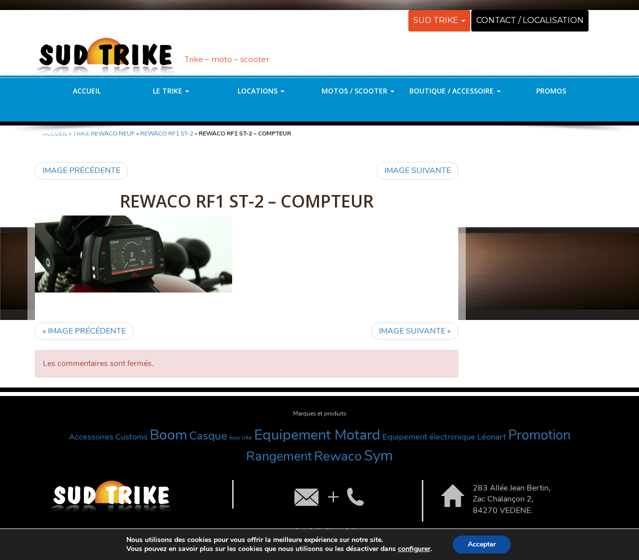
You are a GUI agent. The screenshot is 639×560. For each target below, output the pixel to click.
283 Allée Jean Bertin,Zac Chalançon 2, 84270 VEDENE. (512, 499)
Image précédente (81, 170)
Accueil (87, 91)
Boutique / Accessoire (452, 91)
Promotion (539, 435)
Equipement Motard (317, 434)
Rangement (279, 456)
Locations (259, 91)
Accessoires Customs (108, 436)
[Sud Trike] (105, 51)
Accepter (482, 544)
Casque (208, 436)
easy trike (240, 438)
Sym (378, 456)
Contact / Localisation (530, 20)
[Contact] (328, 496)
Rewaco (338, 456)
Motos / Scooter (355, 91)
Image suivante (417, 170)
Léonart (491, 436)
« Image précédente (84, 331)
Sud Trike (436, 20)
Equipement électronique (428, 436)
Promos (551, 91)
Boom (168, 434)
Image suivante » (415, 331)
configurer (414, 549)
